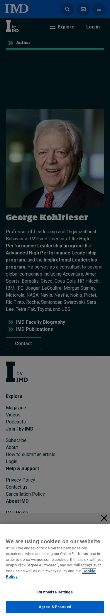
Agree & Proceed (55, 607)
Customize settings (54, 592)
